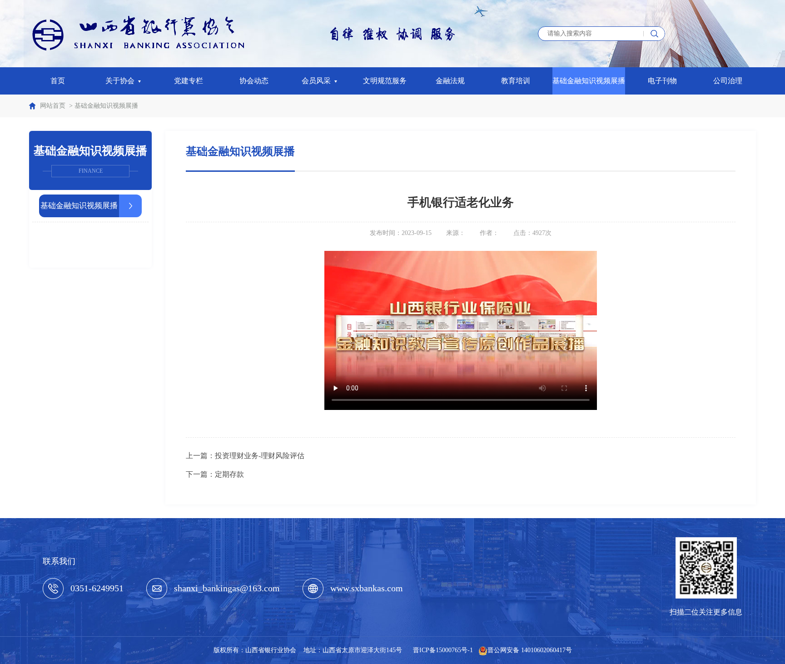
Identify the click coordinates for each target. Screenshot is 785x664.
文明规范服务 (385, 81)
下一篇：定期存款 (215, 474)
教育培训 (515, 81)
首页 (57, 81)
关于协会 (121, 81)
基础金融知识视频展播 (588, 81)
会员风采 (318, 81)
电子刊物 (662, 81)
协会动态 (253, 81)
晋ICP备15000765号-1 (443, 650)
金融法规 (450, 81)
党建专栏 (188, 81)
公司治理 (727, 81)
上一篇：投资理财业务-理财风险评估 (245, 455)
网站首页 (52, 105)
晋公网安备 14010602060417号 (529, 650)
